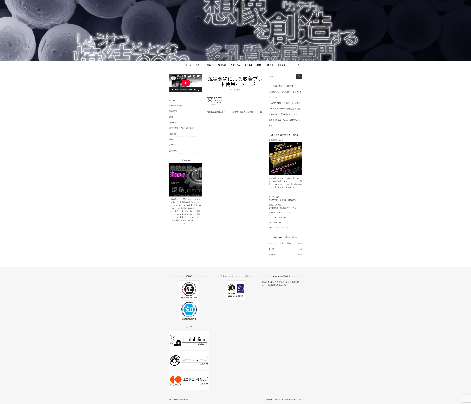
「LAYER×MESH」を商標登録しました (285, 103)
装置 (259, 65)
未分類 (271, 249)
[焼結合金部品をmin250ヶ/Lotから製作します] (185, 179)
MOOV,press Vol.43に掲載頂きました (284, 108)
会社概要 (249, 65)
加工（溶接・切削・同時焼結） (182, 128)
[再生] (172, 90)
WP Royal (184, 399)
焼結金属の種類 (175, 105)
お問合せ (269, 65)
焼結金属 (272, 254)
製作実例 (222, 65)
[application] (185, 83)
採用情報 (282, 65)
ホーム (188, 65)
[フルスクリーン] (199, 90)
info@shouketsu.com (283, 227)
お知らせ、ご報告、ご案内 (280, 243)
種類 (198, 65)
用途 (209, 65)
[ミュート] (195, 90)
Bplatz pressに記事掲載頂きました (283, 114)
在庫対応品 (235, 65)
